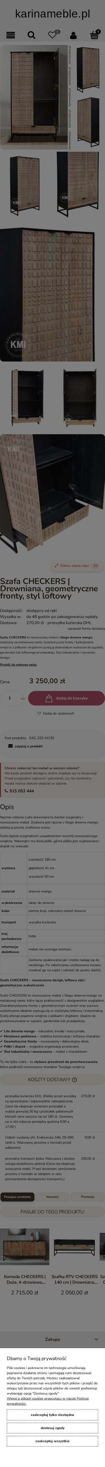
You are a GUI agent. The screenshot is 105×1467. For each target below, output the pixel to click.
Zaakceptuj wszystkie (52, 1441)
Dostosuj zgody (52, 1428)
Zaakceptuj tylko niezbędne (52, 1415)
